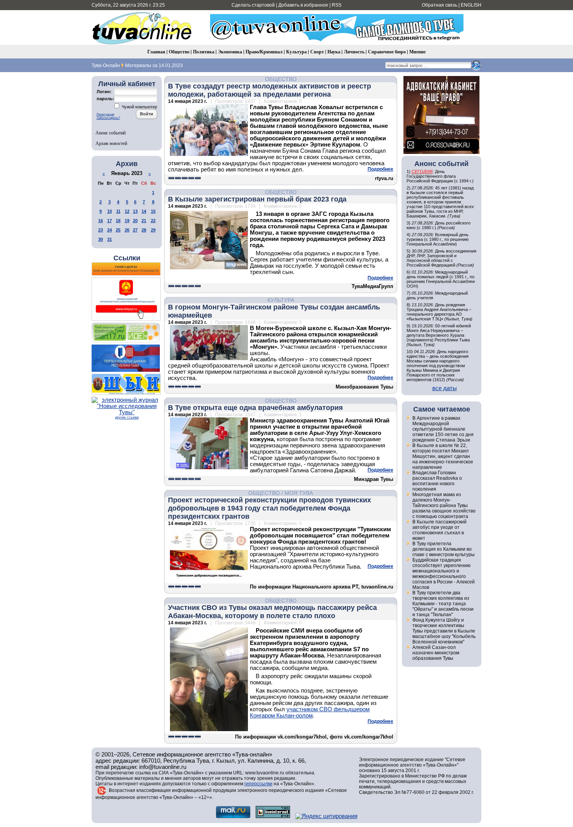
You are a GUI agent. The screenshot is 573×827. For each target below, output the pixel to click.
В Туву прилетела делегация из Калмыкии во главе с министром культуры (443, 549)
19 (127, 220)
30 (100, 239)
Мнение (417, 51)
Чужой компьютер (138, 106)
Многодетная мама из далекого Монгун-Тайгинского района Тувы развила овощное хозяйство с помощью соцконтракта (444, 505)
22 (153, 220)
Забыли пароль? (108, 118)
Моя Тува (299, 493)
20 (135, 220)
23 (100, 230)
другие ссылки (127, 417)
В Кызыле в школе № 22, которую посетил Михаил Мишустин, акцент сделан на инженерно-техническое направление (442, 456)
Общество (179, 51)
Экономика (230, 51)
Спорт (317, 51)
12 (127, 211)
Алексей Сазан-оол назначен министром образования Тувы (435, 653)
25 (118, 230)
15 (153, 211)
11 (118, 211)
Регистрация (105, 114)
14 (143, 211)
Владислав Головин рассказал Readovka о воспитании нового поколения (437, 481)
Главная (156, 51)
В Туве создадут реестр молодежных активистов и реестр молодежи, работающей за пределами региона (269, 90)
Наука (333, 51)
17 (109, 220)
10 (109, 211)
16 (100, 220)
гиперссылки (258, 783)
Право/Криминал (264, 51)
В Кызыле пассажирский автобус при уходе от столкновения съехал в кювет (439, 530)
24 (109, 230)
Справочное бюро (387, 51)
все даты (444, 388)
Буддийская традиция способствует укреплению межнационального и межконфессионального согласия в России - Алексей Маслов (443, 573)
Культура (296, 51)
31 (109, 239)
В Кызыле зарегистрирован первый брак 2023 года (257, 199)
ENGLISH (471, 5)
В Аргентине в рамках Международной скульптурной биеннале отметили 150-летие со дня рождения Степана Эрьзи (443, 429)
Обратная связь (439, 5)
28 (143, 230)
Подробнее (380, 169)
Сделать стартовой (253, 5)
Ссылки (126, 258)
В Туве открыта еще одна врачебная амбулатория (255, 408)
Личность (354, 51)
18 (118, 220)
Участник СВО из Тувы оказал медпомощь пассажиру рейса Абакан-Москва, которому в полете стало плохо (272, 612)
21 (143, 220)
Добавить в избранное (303, 5)
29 (153, 230)
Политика (203, 51)
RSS (336, 5)
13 (135, 211)
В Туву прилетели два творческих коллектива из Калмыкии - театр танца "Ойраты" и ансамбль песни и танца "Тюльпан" (443, 603)
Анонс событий (111, 132)
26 (127, 230)
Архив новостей (111, 143)
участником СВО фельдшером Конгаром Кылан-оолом (310, 712)
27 (135, 230)
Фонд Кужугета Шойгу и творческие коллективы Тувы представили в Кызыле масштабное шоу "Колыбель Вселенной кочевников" (444, 631)
